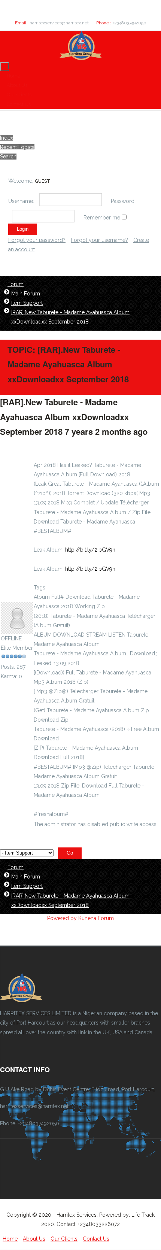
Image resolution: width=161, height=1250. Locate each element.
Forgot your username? (99, 240)
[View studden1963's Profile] (17, 629)
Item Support (27, 303)
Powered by (62, 918)
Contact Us (19, 104)
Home (13, 76)
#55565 (13, 446)
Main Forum (25, 294)
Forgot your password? (37, 240)
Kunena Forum (96, 918)
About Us (17, 85)
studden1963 (16, 597)
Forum (15, 284)
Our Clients (19, 94)
